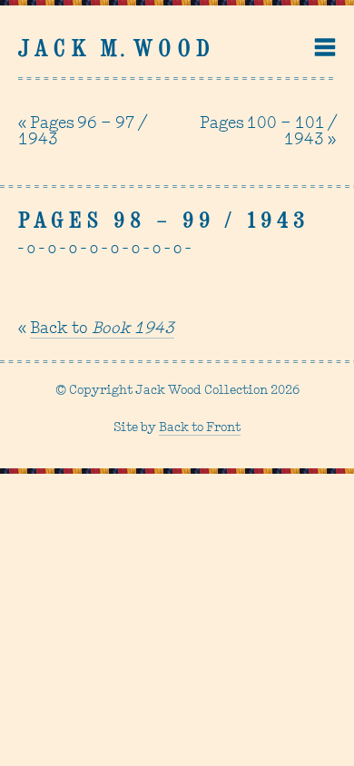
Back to (102, 329)
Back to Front (200, 428)
